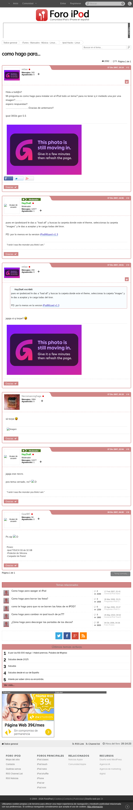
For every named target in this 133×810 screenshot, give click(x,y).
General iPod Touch (112, 617)
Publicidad (79, 799)
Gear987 (26, 514)
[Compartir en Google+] (29, 178)
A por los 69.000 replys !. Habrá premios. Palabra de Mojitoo (37, 653)
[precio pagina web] (28, 736)
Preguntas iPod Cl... (112, 601)
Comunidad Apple (77, 764)
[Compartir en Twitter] (19, 178)
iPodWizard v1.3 (49, 234)
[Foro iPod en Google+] (75, 635)
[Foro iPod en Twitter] (58, 635)
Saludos (12, 666)
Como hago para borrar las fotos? (29, 599)
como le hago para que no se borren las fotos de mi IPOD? (43, 606)
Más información (95, 806)
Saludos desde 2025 (18, 659)
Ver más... (9, 685)
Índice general (11, 744)
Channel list (94, 744)
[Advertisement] (66, 31)
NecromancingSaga (31, 396)
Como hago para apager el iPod (28, 591)
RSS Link (79, 744)
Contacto (68, 799)
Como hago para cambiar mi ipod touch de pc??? (37, 614)
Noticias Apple (75, 760)
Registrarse (75, 3)
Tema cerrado (120, 574)
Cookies (58, 799)
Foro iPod (64, 15)
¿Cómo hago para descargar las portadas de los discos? (42, 622)
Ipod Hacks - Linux (71, 43)
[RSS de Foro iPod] (83, 635)
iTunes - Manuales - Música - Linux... (39, 43)
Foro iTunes (109, 625)
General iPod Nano (112, 594)
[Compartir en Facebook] (8, 178)
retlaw (25, 69)
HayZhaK (26, 203)
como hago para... (21, 54)
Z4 (102, 799)
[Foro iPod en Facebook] (67, 635)
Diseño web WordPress (111, 760)
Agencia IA (105, 764)
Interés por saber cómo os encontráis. (26, 679)
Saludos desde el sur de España (23, 673)
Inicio (15, 3)
